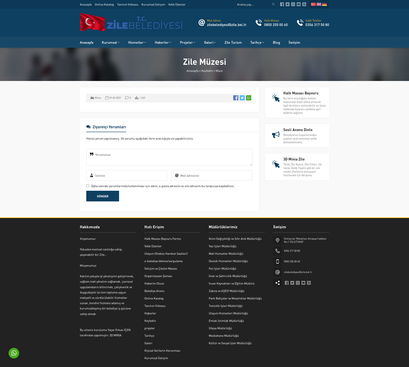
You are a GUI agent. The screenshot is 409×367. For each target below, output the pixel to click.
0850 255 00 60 (276, 24)
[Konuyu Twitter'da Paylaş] (242, 97)
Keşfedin (207, 70)
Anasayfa (192, 70)
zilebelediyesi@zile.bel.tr (226, 24)
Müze (219, 70)
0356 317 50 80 (317, 24)
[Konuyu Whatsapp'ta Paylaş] (248, 97)
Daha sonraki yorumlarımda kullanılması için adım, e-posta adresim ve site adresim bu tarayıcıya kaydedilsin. (163, 186)
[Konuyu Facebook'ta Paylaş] (235, 97)
